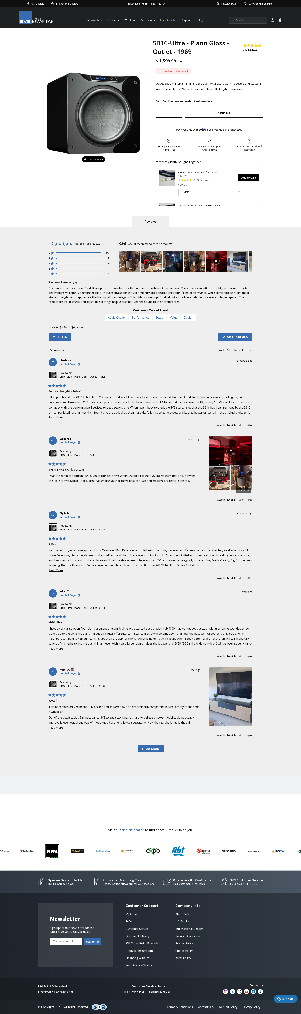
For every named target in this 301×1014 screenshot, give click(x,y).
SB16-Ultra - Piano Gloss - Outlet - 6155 (82, 529)
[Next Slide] (249, 261)
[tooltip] (76, 282)
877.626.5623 (237, 883)
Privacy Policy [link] (184, 943)
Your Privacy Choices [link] (139, 965)
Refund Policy (228, 1007)
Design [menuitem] (188, 317)
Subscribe (93, 941)
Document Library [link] (137, 936)
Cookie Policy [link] (184, 951)
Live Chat (255, 884)
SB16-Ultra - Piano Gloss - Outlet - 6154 (82, 607)
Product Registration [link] (139, 951)
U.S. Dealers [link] (183, 921)
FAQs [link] (129, 921)
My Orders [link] (132, 914)
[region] (185, 261)
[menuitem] (95, 20)
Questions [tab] (77, 327)
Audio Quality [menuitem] (116, 317)
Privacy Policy (251, 1007)
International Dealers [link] (189, 929)
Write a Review (239, 338)
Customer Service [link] (137, 929)
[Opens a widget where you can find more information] (285, 999)
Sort (221, 350)
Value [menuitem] (173, 317)
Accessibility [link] (183, 958)
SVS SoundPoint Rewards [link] (142, 943)
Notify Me (224, 112)
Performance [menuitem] (140, 317)
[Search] (232, 20)
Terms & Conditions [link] (188, 936)
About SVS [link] (182, 914)
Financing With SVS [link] (138, 958)
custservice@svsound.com (55, 992)
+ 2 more (243, 490)
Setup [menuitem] (159, 317)
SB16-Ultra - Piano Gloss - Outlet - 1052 (82, 376)
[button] (280, 20)
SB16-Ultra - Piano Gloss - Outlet (78, 455)
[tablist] (150, 221)
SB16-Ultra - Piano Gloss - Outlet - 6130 (82, 686)
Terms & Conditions (180, 1007)
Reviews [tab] (58, 327)
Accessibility (206, 1007)
